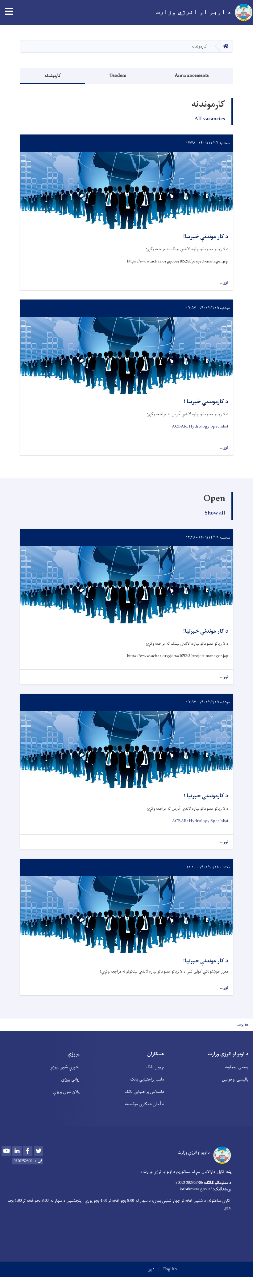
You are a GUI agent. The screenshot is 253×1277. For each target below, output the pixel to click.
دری (151, 1269)
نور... (224, 282)
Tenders (118, 75)
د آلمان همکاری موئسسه (144, 1104)
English (170, 1269)
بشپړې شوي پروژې (64, 1067)
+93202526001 (25, 1161)
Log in (242, 1024)
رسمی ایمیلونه (236, 1067)
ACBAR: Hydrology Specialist (200, 426)
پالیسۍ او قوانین (235, 1079)
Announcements (192, 75)
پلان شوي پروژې (66, 1092)
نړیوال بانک (155, 1067)
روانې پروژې (70, 1079)
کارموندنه (52, 75)
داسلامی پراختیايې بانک (144, 1092)
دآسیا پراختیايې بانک (147, 1079)
